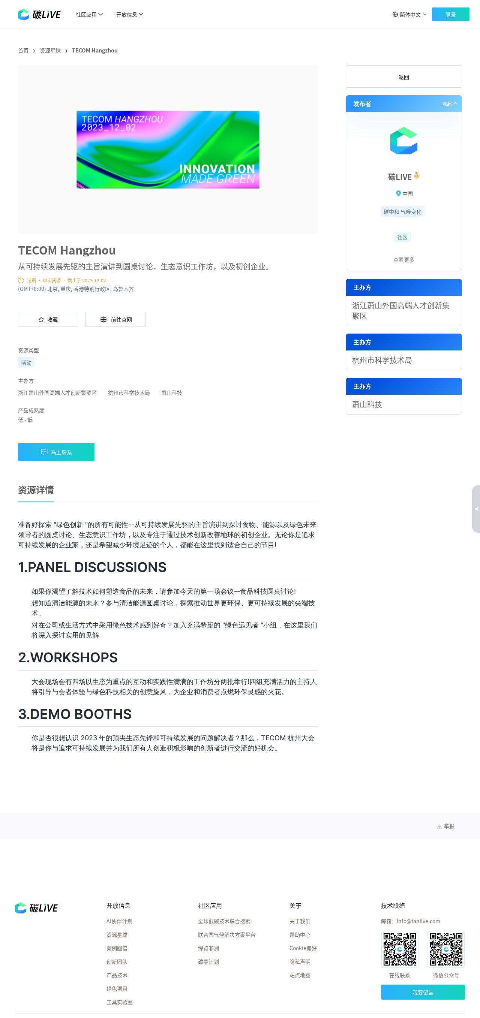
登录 (451, 14)
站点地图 (300, 975)
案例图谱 (117, 948)
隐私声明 (300, 961)
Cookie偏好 (303, 948)
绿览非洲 (208, 948)
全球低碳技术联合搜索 (224, 921)
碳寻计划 (208, 961)
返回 (404, 77)
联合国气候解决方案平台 (227, 934)
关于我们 (300, 921)
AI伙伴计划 (119, 921)
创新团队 (117, 961)
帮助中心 (300, 934)
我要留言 (423, 992)
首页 (23, 50)
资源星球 (50, 50)
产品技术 (117, 975)
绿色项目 (117, 988)
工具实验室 (119, 1002)
